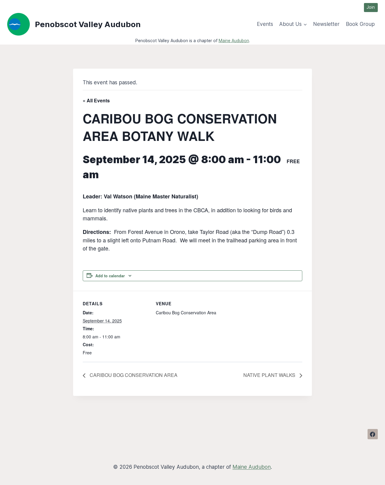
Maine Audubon (234, 40)
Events (265, 24)
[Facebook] (373, 434)
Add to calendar (110, 275)
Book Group (360, 24)
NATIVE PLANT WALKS (270, 375)
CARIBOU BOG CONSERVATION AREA (132, 375)
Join (371, 7)
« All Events (96, 100)
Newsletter (326, 24)
